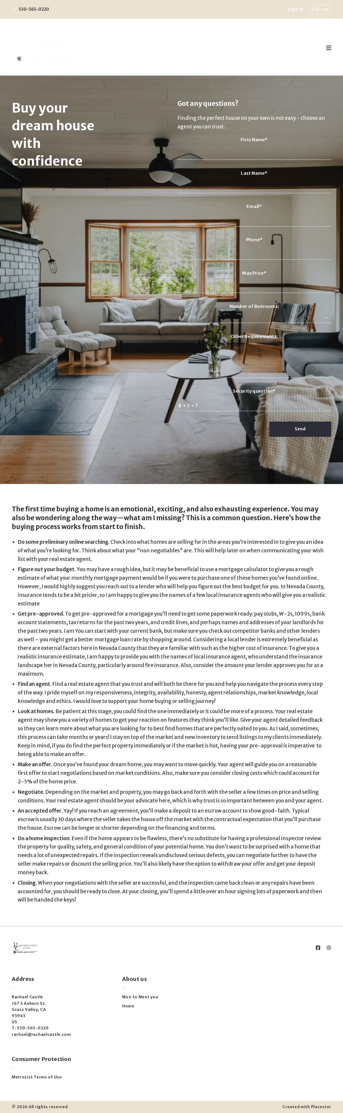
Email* (254, 206)
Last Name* (254, 173)
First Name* (254, 140)
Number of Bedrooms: (254, 306)
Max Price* (254, 273)
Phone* (254, 240)
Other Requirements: (254, 336)
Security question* (254, 391)
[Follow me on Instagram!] (328, 948)
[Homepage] (46, 48)
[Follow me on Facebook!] (318, 948)
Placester (321, 1106)
